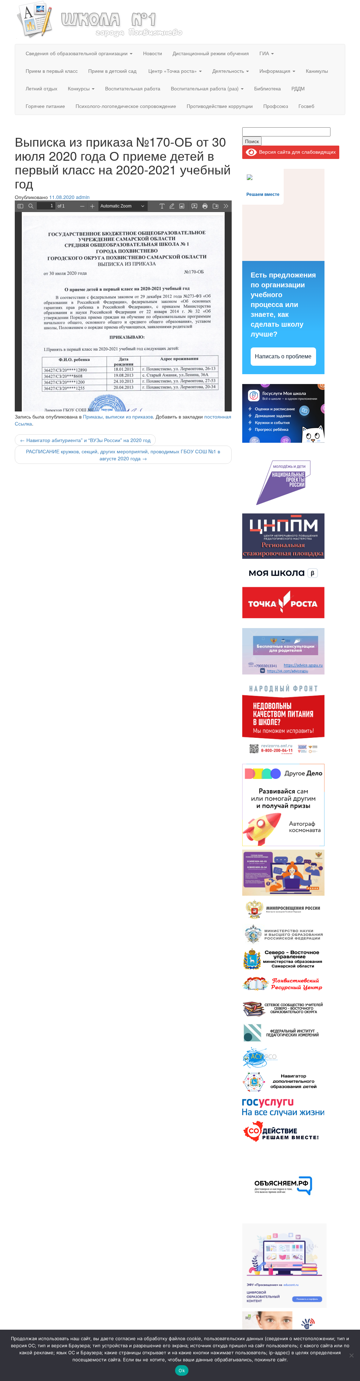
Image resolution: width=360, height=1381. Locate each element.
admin (83, 196)
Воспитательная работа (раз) (205, 88)
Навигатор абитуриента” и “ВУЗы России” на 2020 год (85, 439)
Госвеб (306, 105)
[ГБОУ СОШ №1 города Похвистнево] (100, 18)
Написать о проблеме (283, 356)
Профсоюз (275, 105)
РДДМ (298, 88)
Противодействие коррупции (220, 105)
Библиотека (267, 88)
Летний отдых (41, 88)
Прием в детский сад (112, 70)
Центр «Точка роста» (172, 70)
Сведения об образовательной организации (77, 53)
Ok (182, 1370)
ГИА (264, 53)
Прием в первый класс (52, 70)
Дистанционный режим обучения (211, 53)
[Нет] (351, 1355)
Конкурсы (79, 88)
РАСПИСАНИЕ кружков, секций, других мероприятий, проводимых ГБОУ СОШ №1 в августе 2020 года (123, 455)
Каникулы (317, 70)
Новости (152, 53)
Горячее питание (45, 105)
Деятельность (228, 70)
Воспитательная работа (132, 88)
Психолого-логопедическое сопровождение (126, 105)
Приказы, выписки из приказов (118, 416)
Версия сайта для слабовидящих (296, 151)
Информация (275, 70)
